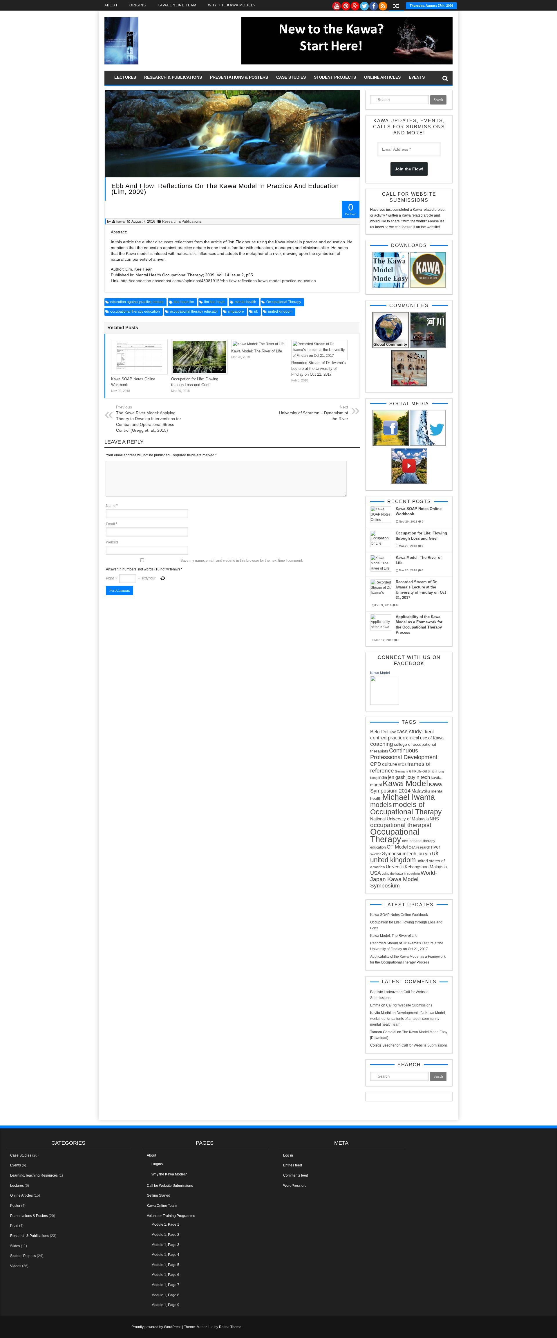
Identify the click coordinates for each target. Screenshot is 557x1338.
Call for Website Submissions (409, 1005)
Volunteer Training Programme (171, 1216)
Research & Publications (173, 77)
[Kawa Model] (384, 704)
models (381, 804)
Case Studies (291, 77)
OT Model (397, 847)
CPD (375, 764)
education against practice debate (137, 302)
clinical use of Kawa (425, 737)
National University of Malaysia (399, 818)
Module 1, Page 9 (165, 1305)
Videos (15, 1266)
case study (409, 731)
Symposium (394, 853)
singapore (236, 311)
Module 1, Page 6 (165, 1275)
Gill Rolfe (415, 771)
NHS (434, 818)
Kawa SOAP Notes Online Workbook (399, 915)
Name (110, 506)
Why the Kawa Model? (232, 5)
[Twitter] (364, 4)
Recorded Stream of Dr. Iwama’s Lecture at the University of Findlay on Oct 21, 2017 (318, 369)
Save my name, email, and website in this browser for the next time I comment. (241, 561)
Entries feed (292, 1165)
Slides (15, 1246)
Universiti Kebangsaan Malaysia (416, 866)
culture (389, 764)
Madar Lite (205, 1327)
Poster (15, 1206)
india (382, 777)
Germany (401, 771)
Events (417, 77)
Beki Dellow (383, 731)
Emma (375, 1005)
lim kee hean (214, 302)
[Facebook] (373, 4)
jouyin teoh (418, 777)
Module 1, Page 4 (165, 1255)
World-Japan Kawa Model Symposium (403, 879)
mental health (245, 302)
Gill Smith (428, 771)
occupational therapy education (135, 311)
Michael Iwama (408, 797)
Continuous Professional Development (403, 753)
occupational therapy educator (194, 311)
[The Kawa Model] (121, 63)
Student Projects (335, 77)
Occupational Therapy (283, 302)
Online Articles (382, 77)
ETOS (402, 764)
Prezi (14, 1226)
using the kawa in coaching (401, 873)
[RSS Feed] (382, 4)
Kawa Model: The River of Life (256, 351)
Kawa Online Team (177, 5)
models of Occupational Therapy (406, 808)
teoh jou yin (419, 853)
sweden (375, 854)
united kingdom (280, 311)
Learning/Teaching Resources (34, 1175)
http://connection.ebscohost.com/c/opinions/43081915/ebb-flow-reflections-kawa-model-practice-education (218, 280)
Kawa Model (380, 673)
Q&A (412, 847)
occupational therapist (400, 825)
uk (256, 311)
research (423, 847)
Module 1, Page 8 (165, 1295)
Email (110, 524)
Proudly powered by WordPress (156, 1327)
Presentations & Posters (239, 77)
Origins (137, 5)
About (111, 5)
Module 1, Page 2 (165, 1235)
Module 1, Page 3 (165, 1245)
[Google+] (354, 4)
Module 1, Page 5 (165, 1265)
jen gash (397, 777)
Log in (288, 1155)
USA (375, 873)
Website (112, 542)
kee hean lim (184, 302)
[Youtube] (336, 4)
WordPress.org (295, 1186)
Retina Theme (230, 1327)
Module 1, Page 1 (165, 1224)
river (435, 846)
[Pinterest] (345, 4)
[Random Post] (396, 6)
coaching (381, 744)
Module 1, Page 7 (165, 1285)
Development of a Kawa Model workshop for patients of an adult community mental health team (407, 1019)
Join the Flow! (409, 169)
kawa (120, 221)
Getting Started (158, 1195)
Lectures (125, 77)
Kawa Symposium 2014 (406, 787)
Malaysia (420, 790)
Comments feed (295, 1175)
